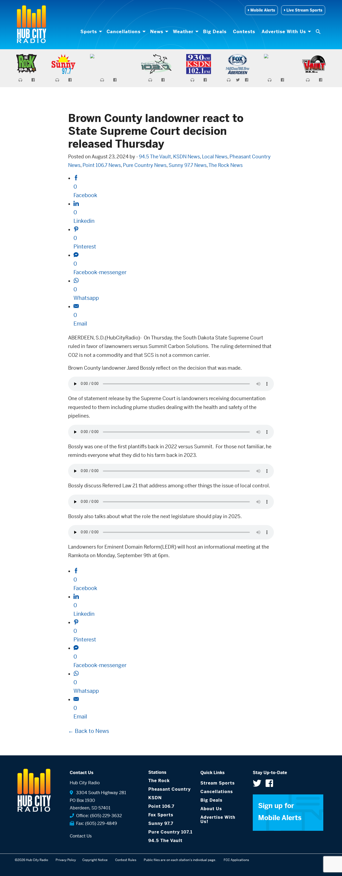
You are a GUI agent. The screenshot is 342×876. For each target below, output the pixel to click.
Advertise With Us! (217, 819)
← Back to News (88, 731)
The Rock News (225, 165)
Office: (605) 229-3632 (98, 815)
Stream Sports (217, 783)
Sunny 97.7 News (188, 165)
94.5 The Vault (155, 157)
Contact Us (81, 836)
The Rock (159, 780)
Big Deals (215, 32)
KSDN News (186, 157)
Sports (88, 32)
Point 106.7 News (102, 165)
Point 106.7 (161, 806)
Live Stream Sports (303, 10)
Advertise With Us (284, 32)
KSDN (155, 798)
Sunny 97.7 (160, 823)
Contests (244, 32)
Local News (214, 157)
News (156, 32)
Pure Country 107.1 (170, 832)
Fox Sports (160, 815)
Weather (183, 32)
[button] (318, 32)
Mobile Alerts (262, 10)
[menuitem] (90, 32)
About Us (211, 809)
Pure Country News (144, 165)
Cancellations (124, 32)
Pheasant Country (169, 789)
